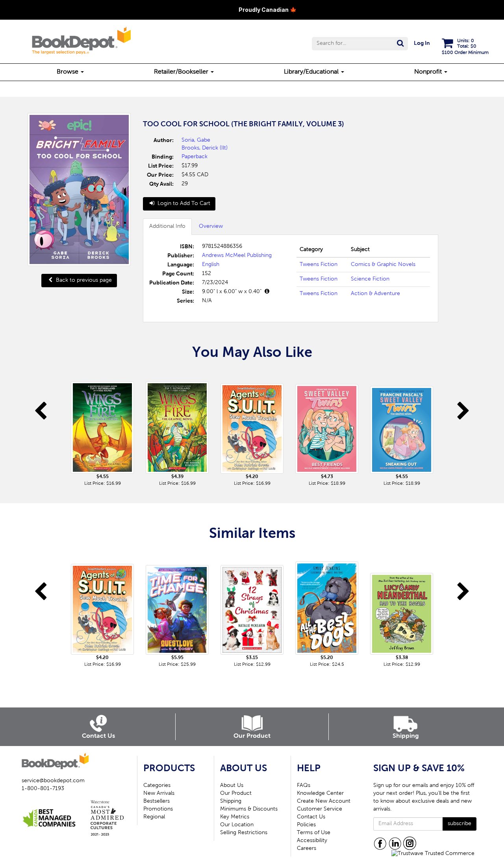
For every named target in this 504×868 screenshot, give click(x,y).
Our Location (237, 825)
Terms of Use (313, 833)
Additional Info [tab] (167, 226)
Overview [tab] (211, 226)
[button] (360, 43)
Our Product (236, 793)
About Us (231, 786)
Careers (306, 848)
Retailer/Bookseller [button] (182, 72)
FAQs (303, 786)
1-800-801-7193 (43, 789)
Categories (156, 786)
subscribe (459, 824)
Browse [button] (68, 72)
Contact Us (311, 817)
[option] (102, 428)
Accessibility (312, 841)
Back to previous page (83, 280)
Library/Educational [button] (312, 72)
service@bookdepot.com (53, 781)
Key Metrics (234, 817)
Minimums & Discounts (249, 809)
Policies (306, 825)
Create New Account (323, 801)
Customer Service (319, 809)
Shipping (230, 801)
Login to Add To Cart (183, 204)
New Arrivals (158, 793)
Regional (154, 817)
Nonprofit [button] (428, 72)
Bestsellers (156, 801)
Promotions (158, 809)
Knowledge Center (320, 793)
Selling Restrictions (243, 833)
